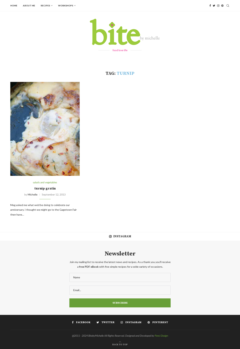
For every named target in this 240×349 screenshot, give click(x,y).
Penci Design (161, 335)
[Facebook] (210, 5)
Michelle (33, 194)
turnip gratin (45, 188)
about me (29, 5)
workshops (65, 5)
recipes (45, 5)
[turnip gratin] (45, 129)
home (13, 5)
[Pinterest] (222, 5)
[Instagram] (218, 5)
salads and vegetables (45, 182)
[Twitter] (214, 5)
